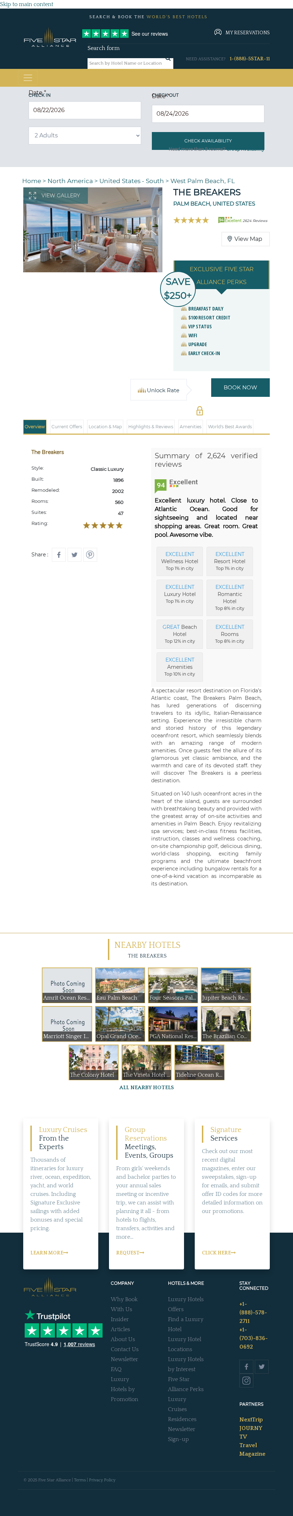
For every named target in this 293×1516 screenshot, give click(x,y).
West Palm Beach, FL (202, 181)
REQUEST (127, 1253)
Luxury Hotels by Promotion (124, 1389)
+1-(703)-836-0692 (253, 1338)
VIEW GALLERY (60, 195)
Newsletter (124, 1359)
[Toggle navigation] (28, 78)
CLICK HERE (216, 1253)
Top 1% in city (179, 561)
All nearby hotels (146, 1088)
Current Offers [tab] (66, 426)
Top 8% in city (229, 597)
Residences (182, 1419)
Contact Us (125, 1349)
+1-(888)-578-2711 (253, 1312)
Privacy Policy (102, 1480)
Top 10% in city (179, 667)
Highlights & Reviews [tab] (150, 426)
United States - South (131, 181)
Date (37, 92)
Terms (80, 1480)
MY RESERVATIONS (247, 33)
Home (31, 181)
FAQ (116, 1369)
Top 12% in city (180, 634)
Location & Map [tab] (105, 426)
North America (70, 181)
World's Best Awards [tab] (230, 426)
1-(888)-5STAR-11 (250, 59)
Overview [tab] (35, 426)
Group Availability (245, 149)
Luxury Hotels (186, 1299)
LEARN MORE (46, 1253)
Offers (176, 1309)
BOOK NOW (240, 387)
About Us (123, 1339)
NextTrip (251, 1419)
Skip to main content (26, 4)
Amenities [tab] (191, 426)
